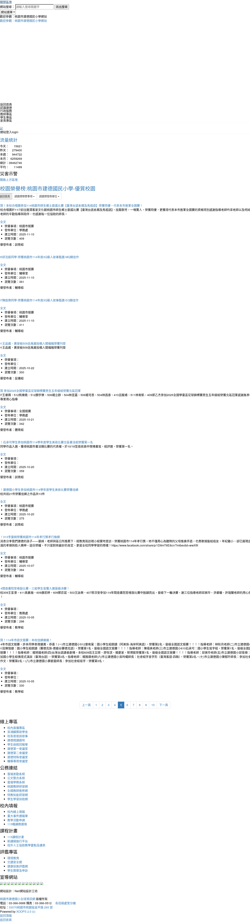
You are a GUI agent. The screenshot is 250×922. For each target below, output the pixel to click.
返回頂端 (6, 915)
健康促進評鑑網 (17, 866)
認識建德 (6, 108)
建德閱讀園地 (16, 740)
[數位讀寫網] (27, 883)
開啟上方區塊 (9, 180)
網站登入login (9, 132)
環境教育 (13, 858)
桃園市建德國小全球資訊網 (17, 899)
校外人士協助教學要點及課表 (26, 845)
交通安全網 (14, 862)
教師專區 (6, 114)
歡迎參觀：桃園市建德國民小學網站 (23, 21)
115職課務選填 (17, 824)
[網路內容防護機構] (8, 883)
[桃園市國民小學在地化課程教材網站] (5, 883)
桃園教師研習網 (17, 786)
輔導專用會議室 (17, 761)
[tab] (125, 107)
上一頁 (86, 705)
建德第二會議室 (17, 753)
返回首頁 (6, 104)
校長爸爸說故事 (17, 736)
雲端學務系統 (16, 782)
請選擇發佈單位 (48, 196)
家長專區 (6, 120)
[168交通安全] (1, 883)
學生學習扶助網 (17, 799)
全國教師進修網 (17, 790)
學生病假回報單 (17, 744)
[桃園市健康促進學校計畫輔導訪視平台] (41, 883)
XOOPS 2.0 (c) (25, 911)
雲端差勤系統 (16, 774)
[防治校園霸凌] (23, 883)
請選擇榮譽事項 (23, 196)
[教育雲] (30, 883)
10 (153, 705)
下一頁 (163, 705)
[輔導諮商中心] (34, 883)
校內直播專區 (16, 728)
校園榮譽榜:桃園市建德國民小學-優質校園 (47, 188)
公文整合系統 (16, 778)
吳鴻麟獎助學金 (17, 732)
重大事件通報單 (17, 816)
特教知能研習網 (17, 795)
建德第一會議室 (17, 749)
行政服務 (6, 111)
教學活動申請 (16, 820)
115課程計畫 (15, 837)
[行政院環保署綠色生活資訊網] (12, 883)
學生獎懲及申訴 (17, 870)
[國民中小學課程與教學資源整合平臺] (38, 883)
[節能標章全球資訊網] (19, 883)
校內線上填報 (16, 812)
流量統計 (9, 139)
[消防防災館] (16, 883)
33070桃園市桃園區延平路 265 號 (31, 907)
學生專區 (6, 117)
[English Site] (1, 128)
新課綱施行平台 (17, 841)
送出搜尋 (62, 7)
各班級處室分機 (64, 903)
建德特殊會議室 (17, 757)
